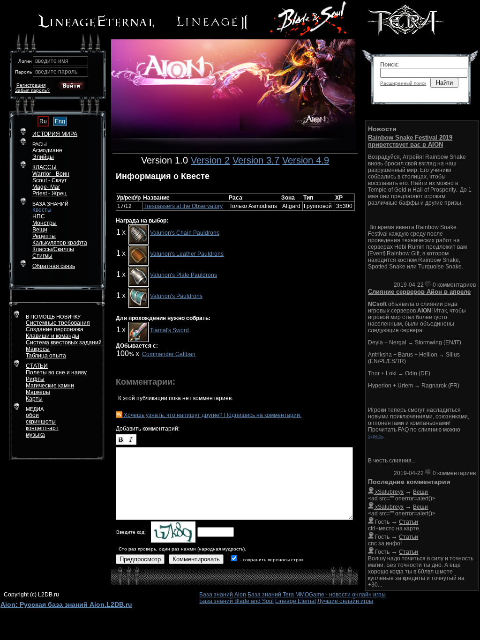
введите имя (51, 61)
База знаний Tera (271, 594)
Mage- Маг (46, 187)
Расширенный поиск (403, 83)
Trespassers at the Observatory (183, 206)
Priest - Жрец (49, 193)
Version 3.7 (255, 160)
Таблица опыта (46, 355)
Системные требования (58, 323)
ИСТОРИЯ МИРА (54, 134)
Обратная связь (53, 266)
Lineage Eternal (295, 601)
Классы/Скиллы (53, 249)
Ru (43, 121)
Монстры (44, 223)
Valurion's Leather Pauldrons (187, 254)
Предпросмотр (140, 559)
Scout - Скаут (49, 180)
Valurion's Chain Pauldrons (184, 233)
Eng (60, 121)
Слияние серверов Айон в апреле (419, 291)
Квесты (42, 210)
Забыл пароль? (32, 90)
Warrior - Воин (50, 174)
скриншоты (41, 421)
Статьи (408, 522)
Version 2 (210, 160)
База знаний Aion (222, 594)
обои (32, 415)
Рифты (35, 379)
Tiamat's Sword (169, 330)
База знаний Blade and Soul (236, 601)
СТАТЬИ (37, 366)
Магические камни (50, 385)
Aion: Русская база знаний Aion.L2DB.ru (66, 604)
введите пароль (56, 71)
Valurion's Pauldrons (176, 296)
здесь (375, 436)
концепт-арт (42, 428)
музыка (35, 435)
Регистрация (30, 85)
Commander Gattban (168, 354)
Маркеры (38, 392)
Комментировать (196, 559)
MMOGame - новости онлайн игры (340, 594)
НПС (38, 216)
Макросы (38, 349)
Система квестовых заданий (64, 342)
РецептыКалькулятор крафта (59, 239)
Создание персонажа (54, 329)
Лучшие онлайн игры (345, 601)
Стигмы (42, 256)
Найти (444, 82)
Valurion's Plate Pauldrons (183, 275)
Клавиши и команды (52, 336)
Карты (34, 398)
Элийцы (43, 157)
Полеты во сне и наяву (56, 372)
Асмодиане (47, 150)
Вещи (39, 229)
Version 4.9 (305, 160)
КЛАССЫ (44, 167)
